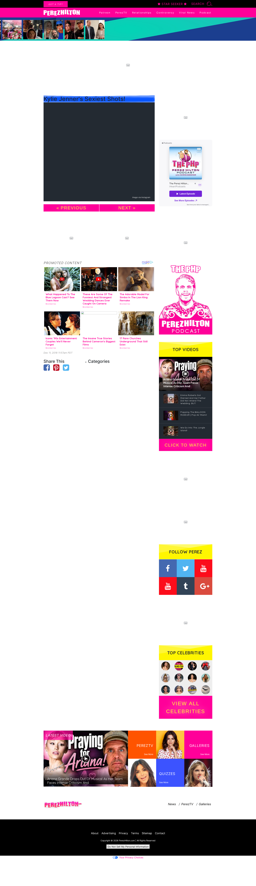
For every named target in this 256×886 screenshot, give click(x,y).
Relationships (142, 12)
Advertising (108, 833)
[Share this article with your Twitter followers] (66, 367)
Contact (160, 833)
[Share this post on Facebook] (47, 367)
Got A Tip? (55, 4)
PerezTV (121, 12)
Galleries (205, 804)
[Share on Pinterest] (56, 367)
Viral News (187, 12)
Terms (135, 833)
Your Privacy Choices (131, 857)
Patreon (105, 12)
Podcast (205, 12)
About (95, 833)
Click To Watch (186, 445)
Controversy (165, 12)
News (172, 804)
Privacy (123, 833)
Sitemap (147, 833)
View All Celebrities (185, 707)
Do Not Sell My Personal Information (128, 846)
